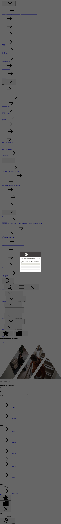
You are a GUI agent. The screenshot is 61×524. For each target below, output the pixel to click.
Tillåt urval (30, 267)
